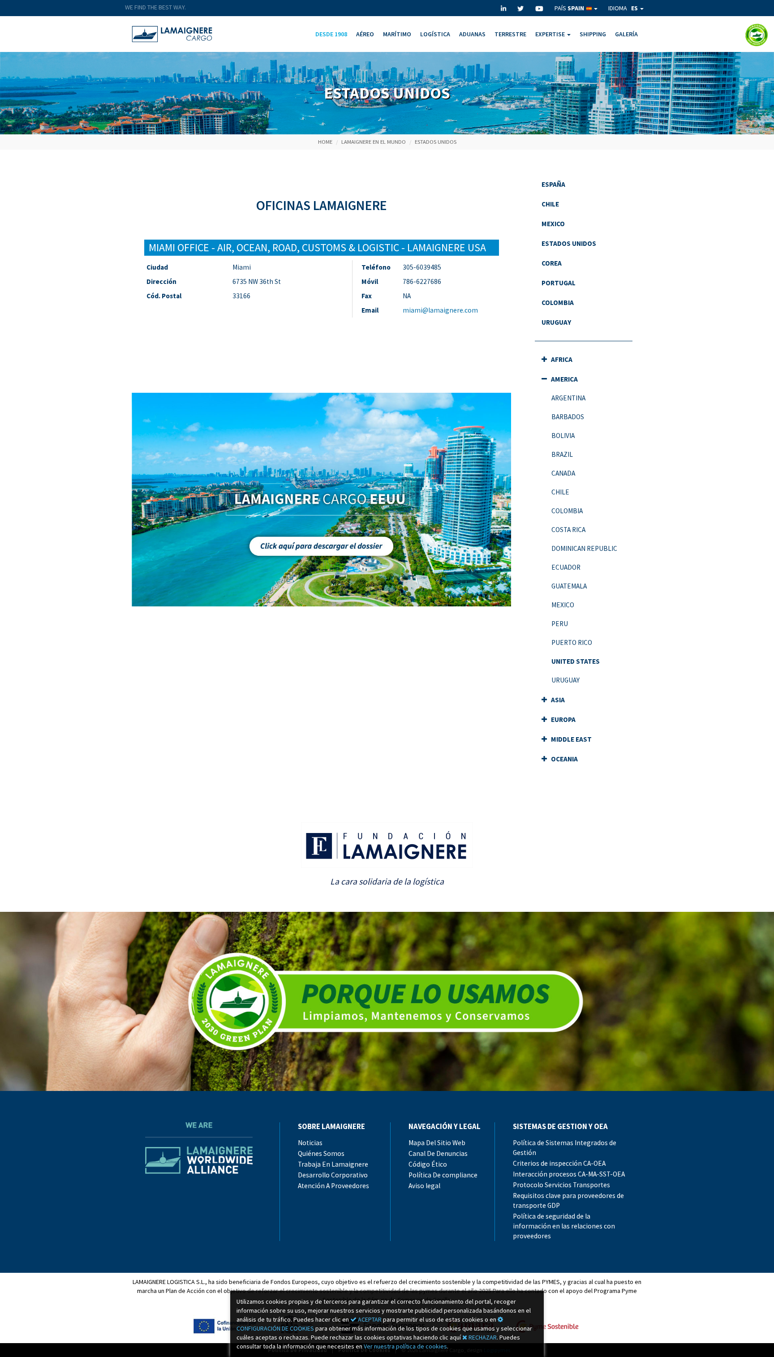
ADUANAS (472, 34)
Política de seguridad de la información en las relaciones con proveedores (564, 1226)
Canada (563, 473)
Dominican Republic (584, 548)
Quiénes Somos (321, 1153)
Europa (563, 719)
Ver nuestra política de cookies (405, 1346)
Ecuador (565, 567)
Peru (559, 623)
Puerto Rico (571, 642)
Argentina (568, 398)
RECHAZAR (482, 1337)
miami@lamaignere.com (440, 310)
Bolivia (563, 435)
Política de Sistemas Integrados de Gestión (564, 1147)
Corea (552, 263)
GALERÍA (626, 34)
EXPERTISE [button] (550, 34)
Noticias (310, 1142)
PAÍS (569, 8)
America (564, 379)
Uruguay (556, 322)
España (553, 184)
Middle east (571, 739)
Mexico (553, 223)
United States (575, 661)
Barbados (567, 416)
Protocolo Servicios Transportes (561, 1185)
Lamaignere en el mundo (373, 141)
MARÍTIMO (397, 34)
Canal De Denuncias (438, 1153)
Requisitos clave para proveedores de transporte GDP (568, 1200)
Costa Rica (568, 529)
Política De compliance (442, 1175)
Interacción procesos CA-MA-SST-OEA (569, 1174)
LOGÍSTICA (435, 34)
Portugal (559, 283)
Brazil (562, 454)
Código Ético (427, 1164)
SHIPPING (593, 34)
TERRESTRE (510, 34)
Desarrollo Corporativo (333, 1175)
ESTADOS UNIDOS (435, 141)
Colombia (558, 302)
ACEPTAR (369, 1319)
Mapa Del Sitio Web (436, 1142)
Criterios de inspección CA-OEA (559, 1163)
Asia (557, 700)
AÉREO (365, 34)
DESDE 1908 (331, 34)
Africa (561, 359)
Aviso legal (424, 1185)
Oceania (564, 759)
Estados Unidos (569, 243)
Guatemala (569, 586)
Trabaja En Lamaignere (333, 1164)
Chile (550, 204)
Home (325, 141)
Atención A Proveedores (333, 1185)
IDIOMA (623, 8)
